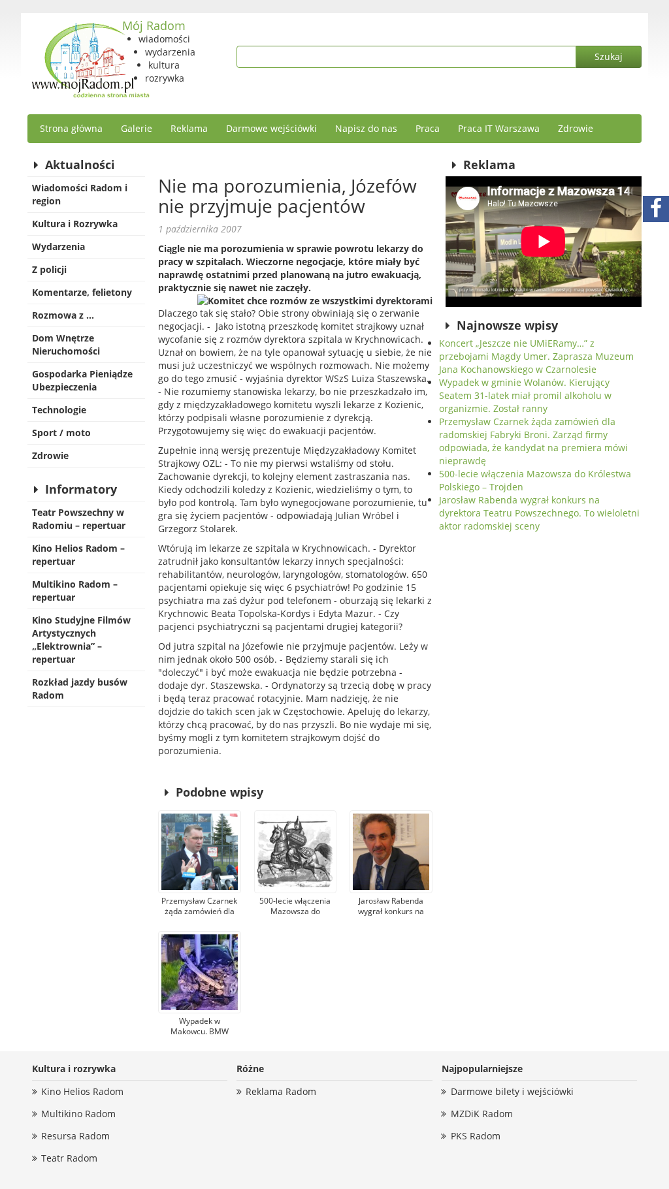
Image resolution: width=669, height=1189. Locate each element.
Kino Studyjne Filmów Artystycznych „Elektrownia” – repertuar (81, 639)
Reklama (189, 128)
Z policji (49, 269)
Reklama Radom (281, 1091)
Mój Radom (154, 25)
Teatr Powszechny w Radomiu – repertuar (78, 518)
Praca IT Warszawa (499, 128)
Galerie (136, 128)
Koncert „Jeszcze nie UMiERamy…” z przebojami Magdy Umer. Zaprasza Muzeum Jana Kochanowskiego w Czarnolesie (536, 356)
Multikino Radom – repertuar (75, 590)
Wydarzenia (58, 246)
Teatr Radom (69, 1158)
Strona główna (71, 128)
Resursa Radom (75, 1136)
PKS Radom (475, 1136)
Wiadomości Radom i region (79, 194)
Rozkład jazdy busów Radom (79, 688)
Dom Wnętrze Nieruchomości (66, 344)
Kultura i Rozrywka (75, 223)
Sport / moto (61, 432)
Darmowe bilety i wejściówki (512, 1091)
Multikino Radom (78, 1113)
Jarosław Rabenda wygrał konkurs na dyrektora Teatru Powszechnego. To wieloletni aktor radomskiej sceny (539, 513)
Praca (428, 128)
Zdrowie (575, 128)
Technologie (59, 410)
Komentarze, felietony (82, 292)
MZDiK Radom (482, 1113)
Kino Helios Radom (82, 1091)
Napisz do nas (366, 128)
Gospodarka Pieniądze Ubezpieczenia (82, 380)
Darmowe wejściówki (271, 128)
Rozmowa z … (63, 315)
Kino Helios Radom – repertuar (78, 554)
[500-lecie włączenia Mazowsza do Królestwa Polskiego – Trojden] (295, 852)
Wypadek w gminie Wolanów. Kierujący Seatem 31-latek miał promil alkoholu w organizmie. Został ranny (525, 395)
